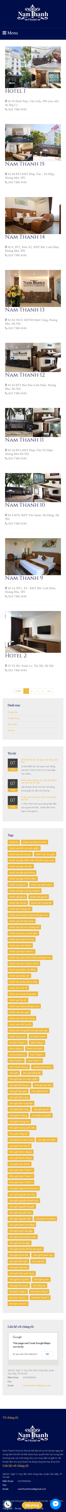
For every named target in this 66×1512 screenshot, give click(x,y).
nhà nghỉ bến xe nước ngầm (23, 1079)
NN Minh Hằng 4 (39, 1291)
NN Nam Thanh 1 (18, 1297)
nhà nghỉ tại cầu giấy (19, 1242)
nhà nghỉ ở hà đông (45, 1218)
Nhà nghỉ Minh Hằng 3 (20, 1151)
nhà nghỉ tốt (38, 1261)
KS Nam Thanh (37, 1036)
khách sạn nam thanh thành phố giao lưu (30, 957)
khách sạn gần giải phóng (22, 872)
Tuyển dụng (13, 718)
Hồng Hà (13, 842)
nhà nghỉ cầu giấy (18, 1091)
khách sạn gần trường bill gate (24, 890)
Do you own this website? (25, 1354)
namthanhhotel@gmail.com (37, 1385)
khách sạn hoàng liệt (41, 902)
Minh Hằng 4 (15, 1048)
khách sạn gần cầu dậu (20, 866)
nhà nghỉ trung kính (19, 1279)
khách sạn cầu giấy (45, 854)
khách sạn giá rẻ (17, 896)
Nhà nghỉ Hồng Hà (18, 1133)
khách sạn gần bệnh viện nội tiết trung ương (31, 860)
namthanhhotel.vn (42, 1066)
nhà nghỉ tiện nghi (18, 1261)
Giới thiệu (12, 724)
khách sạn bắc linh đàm (34, 842)
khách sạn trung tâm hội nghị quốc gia (28, 1030)
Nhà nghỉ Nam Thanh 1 (20, 1170)
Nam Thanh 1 (37, 1054)
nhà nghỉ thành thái (43, 1255)
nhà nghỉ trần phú (18, 1267)
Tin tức (18, 1508)
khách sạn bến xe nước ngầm (24, 848)
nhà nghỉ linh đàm (47, 1139)
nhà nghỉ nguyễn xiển (20, 1218)
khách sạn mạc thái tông (21, 939)
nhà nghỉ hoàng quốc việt (22, 1127)
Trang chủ (12, 712)
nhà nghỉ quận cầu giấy (20, 1230)
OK (47, 1354)
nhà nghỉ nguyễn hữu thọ (22, 1194)
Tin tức (11, 730)
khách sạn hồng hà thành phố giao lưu (28, 914)
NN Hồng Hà (39, 1285)
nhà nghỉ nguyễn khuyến (21, 1206)
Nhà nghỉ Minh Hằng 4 (20, 1157)
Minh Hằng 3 (37, 1042)
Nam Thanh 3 (16, 1060)
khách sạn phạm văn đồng (22, 969)
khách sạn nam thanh (20, 945)
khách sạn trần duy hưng (22, 1018)
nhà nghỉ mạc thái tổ (19, 1145)
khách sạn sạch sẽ (18, 987)
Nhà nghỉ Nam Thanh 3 (20, 1176)
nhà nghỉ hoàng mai (19, 1121)
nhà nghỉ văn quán (18, 1285)
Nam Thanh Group (18, 1066)
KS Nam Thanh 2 (17, 1042)
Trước (18, 690)
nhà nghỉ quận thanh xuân (22, 1236)
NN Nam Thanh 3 (40, 1297)
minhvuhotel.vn (17, 1054)
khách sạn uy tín (17, 1036)
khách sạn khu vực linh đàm (23, 933)
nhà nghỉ (13, 1072)
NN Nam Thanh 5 (18, 1303)
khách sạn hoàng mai (20, 908)
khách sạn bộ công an (20, 854)
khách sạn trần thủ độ (20, 1024)
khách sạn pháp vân (19, 975)
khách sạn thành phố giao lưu (24, 1006)
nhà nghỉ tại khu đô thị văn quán (25, 1248)
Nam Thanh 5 (34, 1060)
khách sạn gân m (17, 884)
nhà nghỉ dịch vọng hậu (21, 1103)
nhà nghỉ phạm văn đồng (21, 1224)
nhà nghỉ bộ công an (19, 1085)
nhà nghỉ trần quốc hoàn (21, 1273)
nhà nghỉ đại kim (39, 1091)
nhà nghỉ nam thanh (19, 1164)
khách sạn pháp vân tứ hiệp (23, 981)
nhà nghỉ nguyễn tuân (20, 1212)
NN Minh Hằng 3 (17, 1291)
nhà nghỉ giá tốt (41, 1109)
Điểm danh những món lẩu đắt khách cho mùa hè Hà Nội (39, 781)
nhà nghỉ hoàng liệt (41, 1115)
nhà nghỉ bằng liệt (32, 1072)
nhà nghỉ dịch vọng (18, 1097)
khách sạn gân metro (41, 884)
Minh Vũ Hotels (34, 1048)
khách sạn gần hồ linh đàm (22, 878)
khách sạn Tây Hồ (18, 1000)
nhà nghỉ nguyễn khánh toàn (23, 1200)
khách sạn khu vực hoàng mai (24, 927)
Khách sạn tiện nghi (19, 1012)
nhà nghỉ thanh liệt (18, 1255)
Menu (12, 32)
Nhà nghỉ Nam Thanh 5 (20, 1182)
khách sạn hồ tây (17, 902)
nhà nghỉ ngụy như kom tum (23, 1188)
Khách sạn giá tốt (38, 896)
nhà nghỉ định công (19, 1109)
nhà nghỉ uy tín (41, 1279)
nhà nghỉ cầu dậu (43, 1085)
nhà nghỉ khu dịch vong (21, 1139)
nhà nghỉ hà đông (18, 1115)
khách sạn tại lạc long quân (22, 993)
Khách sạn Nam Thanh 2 (21, 951)
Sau (49, 690)
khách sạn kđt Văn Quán (21, 921)
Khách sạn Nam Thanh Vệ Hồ (23, 963)
